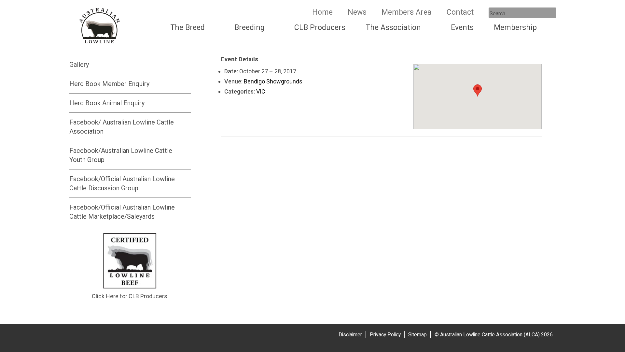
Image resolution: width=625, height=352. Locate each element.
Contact (460, 12)
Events (462, 27)
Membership (515, 27)
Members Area (407, 12)
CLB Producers (319, 27)
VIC (260, 91)
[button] (477, 90)
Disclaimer (350, 334)
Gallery (79, 64)
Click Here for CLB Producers (129, 296)
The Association (393, 27)
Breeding (249, 27)
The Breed (187, 27)
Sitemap (417, 334)
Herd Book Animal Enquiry (107, 103)
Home (322, 12)
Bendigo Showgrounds (273, 81)
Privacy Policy (385, 334)
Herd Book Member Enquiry (109, 84)
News (357, 12)
